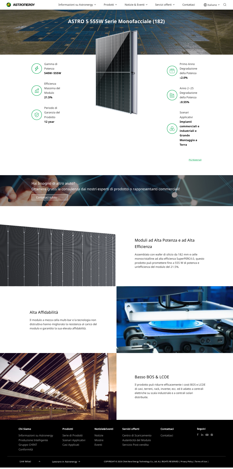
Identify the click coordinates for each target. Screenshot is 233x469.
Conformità (26, 449)
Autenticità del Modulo (136, 440)
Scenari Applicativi (73, 440)
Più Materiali (195, 159)
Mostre (98, 440)
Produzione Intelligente (33, 440)
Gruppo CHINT (28, 444)
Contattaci (188, 4)
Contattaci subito (46, 197)
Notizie (98, 435)
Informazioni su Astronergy (75, 4)
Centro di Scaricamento (136, 435)
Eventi (98, 444)
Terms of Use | (202, 461)
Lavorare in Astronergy (64, 461)
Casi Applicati (70, 444)
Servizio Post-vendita (135, 444)
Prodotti (109, 4)
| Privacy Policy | (187, 461)
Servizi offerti (163, 4)
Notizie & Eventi (135, 4)
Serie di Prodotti (72, 435)
